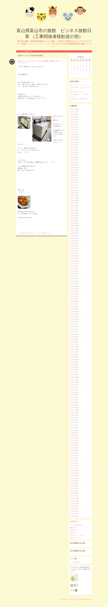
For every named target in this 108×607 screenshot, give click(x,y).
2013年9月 (72, 384)
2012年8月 (72, 417)
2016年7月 (72, 299)
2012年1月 (72, 435)
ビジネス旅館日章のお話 (23, 233)
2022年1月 (72, 132)
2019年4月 (72, 215)
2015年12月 (73, 316)
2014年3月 (72, 369)
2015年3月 (72, 339)
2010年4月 (72, 488)
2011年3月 (72, 460)
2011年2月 (72, 463)
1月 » (90, 74)
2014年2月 (72, 372)
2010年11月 (73, 470)
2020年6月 (72, 180)
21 (83, 68)
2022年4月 (72, 124)
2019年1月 (72, 223)
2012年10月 (73, 412)
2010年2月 (72, 493)
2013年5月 (72, 395)
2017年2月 (72, 281)
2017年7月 (72, 268)
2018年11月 (73, 228)
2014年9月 (72, 354)
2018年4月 (72, 245)
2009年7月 (73, 511)
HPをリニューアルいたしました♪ (78, 85)
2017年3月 (72, 278)
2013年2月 (72, 402)
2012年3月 (72, 430)
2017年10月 (73, 261)
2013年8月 (72, 387)
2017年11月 (73, 258)
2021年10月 (73, 139)
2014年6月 (72, 362)
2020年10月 (73, 170)
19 (77, 68)
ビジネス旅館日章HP (75, 562)
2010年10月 (73, 473)
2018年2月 (72, 251)
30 (89, 70)
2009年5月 (72, 516)
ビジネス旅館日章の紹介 (26, 51)
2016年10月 (73, 291)
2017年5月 (72, 273)
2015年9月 (72, 324)
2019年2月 (72, 220)
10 (71, 66)
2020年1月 (72, 192)
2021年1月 (72, 162)
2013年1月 (72, 405)
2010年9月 (72, 475)
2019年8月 (72, 205)
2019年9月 (72, 203)
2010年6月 (72, 483)
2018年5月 (72, 243)
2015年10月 (73, 321)
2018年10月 (73, 230)
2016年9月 (72, 294)
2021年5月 (72, 152)
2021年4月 (72, 155)
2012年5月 (72, 425)
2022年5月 (72, 122)
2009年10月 (73, 503)
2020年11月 (73, 167)
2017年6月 (72, 271)
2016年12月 (73, 286)
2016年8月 (72, 296)
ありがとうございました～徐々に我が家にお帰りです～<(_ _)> (41, 61)
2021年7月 (72, 147)
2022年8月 (72, 114)
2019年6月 (72, 210)
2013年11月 (73, 379)
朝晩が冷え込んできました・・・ (78, 92)
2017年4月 (72, 276)
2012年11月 (73, 410)
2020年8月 (72, 175)
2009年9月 (73, 506)
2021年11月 (73, 137)
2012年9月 (72, 415)
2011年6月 (72, 453)
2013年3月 (72, 400)
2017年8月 (72, 266)
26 (77, 70)
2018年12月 (73, 225)
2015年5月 (72, 334)
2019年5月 (72, 213)
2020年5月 (72, 182)
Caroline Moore (88, 599)
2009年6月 (73, 513)
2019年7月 (72, 208)
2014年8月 (72, 357)
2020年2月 (72, 190)
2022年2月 (72, 129)
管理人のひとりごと (46, 233)
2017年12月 (73, 256)
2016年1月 (72, 314)
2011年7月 (72, 450)
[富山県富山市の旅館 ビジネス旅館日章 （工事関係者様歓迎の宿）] (54, 15)
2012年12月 (73, 407)
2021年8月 (72, 144)
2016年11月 (73, 288)
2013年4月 (72, 397)
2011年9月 (72, 445)
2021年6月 (72, 149)
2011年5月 (72, 455)
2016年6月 (72, 301)
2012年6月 (72, 422)
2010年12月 (73, 468)
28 (83, 70)
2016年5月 (72, 304)
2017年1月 (72, 283)
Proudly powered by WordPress (66, 599)
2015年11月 (73, 319)
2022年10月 (73, 109)
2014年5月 (72, 364)
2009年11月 (73, 501)
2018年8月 (72, 235)
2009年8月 (73, 508)
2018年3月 (72, 248)
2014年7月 (72, 359)
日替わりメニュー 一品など (35, 233)
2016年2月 (72, 311)
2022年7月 (72, 117)
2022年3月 (72, 127)
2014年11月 (73, 349)
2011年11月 (73, 440)
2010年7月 (72, 481)
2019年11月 (73, 197)
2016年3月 (72, 309)
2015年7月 (72, 329)
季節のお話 (73, 530)
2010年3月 (72, 491)
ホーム (18, 51)
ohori (27, 62)
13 (80, 66)
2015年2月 (72, 342)
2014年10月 (73, 352)
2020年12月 (73, 165)
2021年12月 (73, 134)
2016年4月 (72, 306)
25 (74, 70)
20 (80, 68)
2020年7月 (72, 177)
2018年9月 (72, 233)
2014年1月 (72, 374)
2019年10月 (73, 200)
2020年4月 (72, 185)
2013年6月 (72, 392)
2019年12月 (73, 195)
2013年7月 (72, 390)
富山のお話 (73, 532)
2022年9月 (72, 112)
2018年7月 (72, 238)
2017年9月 (72, 263)
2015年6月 (72, 331)
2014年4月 (72, 367)
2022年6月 (72, 119)
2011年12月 (73, 438)
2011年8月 (72, 448)
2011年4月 (72, 458)
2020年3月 (72, 187)
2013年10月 (73, 382)
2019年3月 (72, 218)
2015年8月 (72, 326)
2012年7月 (72, 420)
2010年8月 (72, 478)
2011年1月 (72, 465)
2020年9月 (72, 172)
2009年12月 (73, 498)
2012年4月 (72, 427)
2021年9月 (72, 142)
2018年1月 (72, 253)
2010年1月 (72, 496)
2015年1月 (72, 344)
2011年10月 (73, 443)
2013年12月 (73, 377)
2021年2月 (72, 160)
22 (86, 68)
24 (71, 70)
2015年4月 (72, 336)
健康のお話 (73, 527)
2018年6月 (72, 240)
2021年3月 (72, 157)
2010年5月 (72, 486)
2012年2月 (72, 432)
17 (71, 68)
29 (86, 70)
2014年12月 (73, 347)
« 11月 (74, 74)
